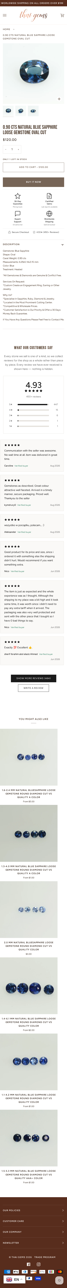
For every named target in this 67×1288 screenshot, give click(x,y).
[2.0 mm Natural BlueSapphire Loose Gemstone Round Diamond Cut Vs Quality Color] (29, 909)
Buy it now (33, 182)
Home (6, 29)
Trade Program (45, 1257)
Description (11, 244)
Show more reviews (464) (33, 678)
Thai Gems (18, 1257)
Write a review (33, 688)
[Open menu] (8, 15)
